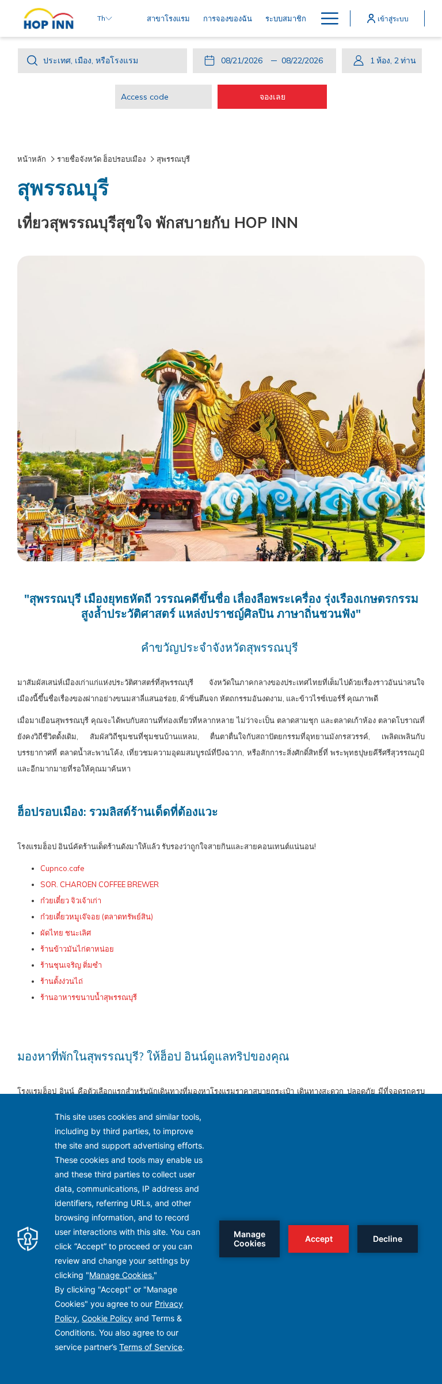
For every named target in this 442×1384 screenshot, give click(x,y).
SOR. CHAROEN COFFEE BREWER (99, 884)
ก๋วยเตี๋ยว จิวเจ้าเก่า (70, 900)
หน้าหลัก (31, 159)
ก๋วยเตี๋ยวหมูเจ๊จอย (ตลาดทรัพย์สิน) (96, 916)
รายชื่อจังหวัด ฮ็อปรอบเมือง (101, 159)
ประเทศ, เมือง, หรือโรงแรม (90, 60)
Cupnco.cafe (62, 868)
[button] (244, 60)
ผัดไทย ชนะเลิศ (65, 932)
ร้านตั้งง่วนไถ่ (61, 981)
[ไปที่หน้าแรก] (48, 18)
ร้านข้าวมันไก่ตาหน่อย (77, 948)
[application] (221, 1239)
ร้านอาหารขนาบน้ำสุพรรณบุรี (88, 997)
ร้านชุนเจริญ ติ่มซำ (71, 964)
